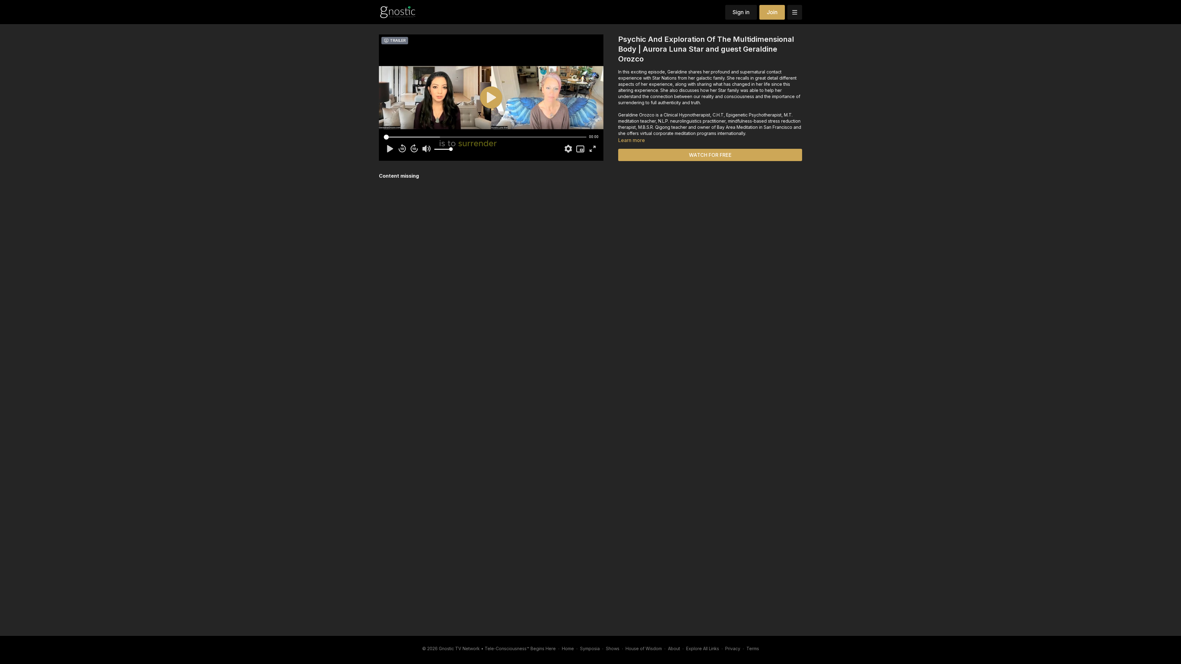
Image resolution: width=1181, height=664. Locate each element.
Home (568, 648)
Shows (612, 648)
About (674, 648)
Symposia (590, 648)
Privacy (732, 648)
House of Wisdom (644, 648)
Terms (752, 648)
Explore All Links (702, 648)
